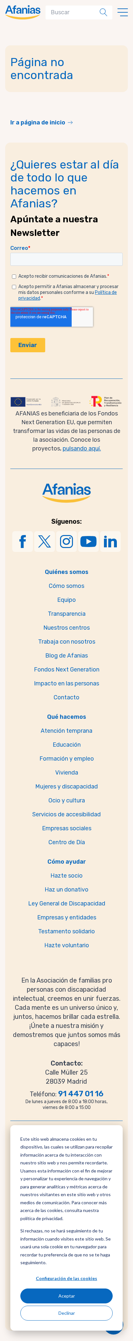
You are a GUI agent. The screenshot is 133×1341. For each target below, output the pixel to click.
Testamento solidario (66, 931)
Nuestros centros (66, 627)
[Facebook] (22, 541)
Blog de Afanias (66, 655)
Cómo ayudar (66, 861)
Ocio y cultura (66, 800)
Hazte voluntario (66, 945)
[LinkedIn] (110, 541)
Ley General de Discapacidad (66, 903)
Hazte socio (66, 875)
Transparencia (67, 613)
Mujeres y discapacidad (66, 786)
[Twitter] (44, 541)
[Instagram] (66, 541)
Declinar (66, 1313)
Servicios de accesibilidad (66, 814)
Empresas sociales (66, 828)
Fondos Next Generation (66, 669)
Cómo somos (66, 585)
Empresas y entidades (66, 917)
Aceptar (66, 1296)
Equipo (66, 599)
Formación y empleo (66, 758)
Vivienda (66, 772)
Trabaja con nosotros (66, 641)
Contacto (66, 697)
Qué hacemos (66, 716)
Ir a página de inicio (37, 122)
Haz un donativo (66, 889)
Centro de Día (66, 842)
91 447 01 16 (80, 1093)
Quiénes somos (66, 572)
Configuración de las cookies (66, 1278)
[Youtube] (88, 541)
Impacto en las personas (66, 683)
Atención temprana (66, 730)
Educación (67, 744)
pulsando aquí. (82, 448)
